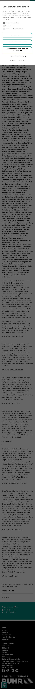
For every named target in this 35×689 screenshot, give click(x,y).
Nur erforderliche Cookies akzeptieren (17, 49)
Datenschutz (21, 60)
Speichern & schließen (17, 42)
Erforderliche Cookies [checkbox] (12, 23)
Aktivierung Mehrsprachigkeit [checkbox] (14, 28)
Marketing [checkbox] (8, 26)
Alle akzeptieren (17, 35)
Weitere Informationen (17, 56)
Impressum (13, 60)
